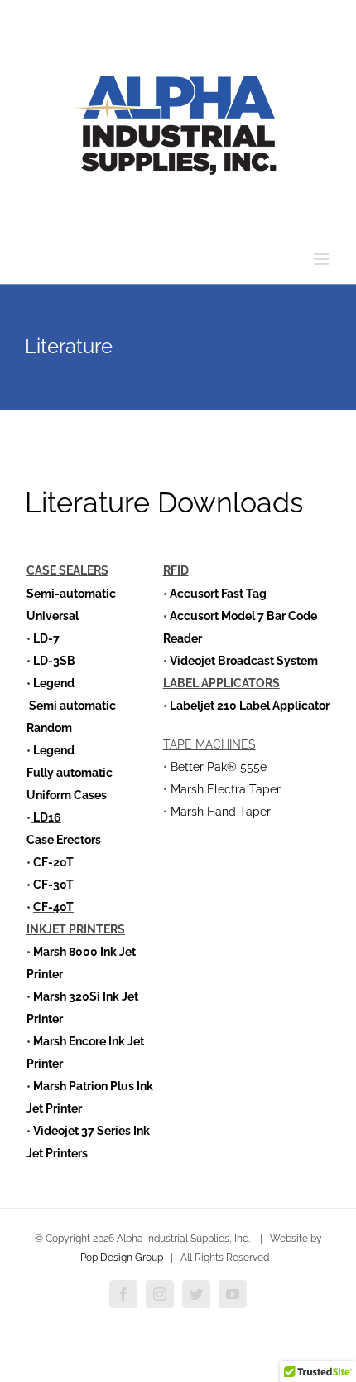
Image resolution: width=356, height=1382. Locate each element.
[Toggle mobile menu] (322, 259)
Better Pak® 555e (219, 766)
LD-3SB (54, 660)
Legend (54, 683)
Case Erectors (63, 839)
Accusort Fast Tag (217, 593)
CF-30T (53, 884)
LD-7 (46, 638)
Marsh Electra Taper (226, 789)
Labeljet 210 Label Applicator (250, 705)
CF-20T (53, 862)
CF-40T (53, 907)
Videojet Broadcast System (244, 660)
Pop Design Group (121, 1257)
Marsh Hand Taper (221, 811)
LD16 (46, 817)
